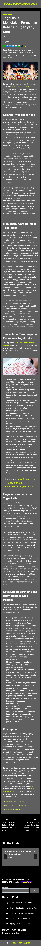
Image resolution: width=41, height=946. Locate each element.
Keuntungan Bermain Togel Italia (14, 801)
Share (25, 46)
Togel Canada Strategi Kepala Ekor (18, 918)
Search (5, 887)
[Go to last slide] (5, 856)
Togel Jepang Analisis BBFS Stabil (18, 924)
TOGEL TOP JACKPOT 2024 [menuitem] (22, 87)
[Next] (35, 856)
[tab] (16, 867)
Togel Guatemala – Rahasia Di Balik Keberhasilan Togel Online (20, 483)
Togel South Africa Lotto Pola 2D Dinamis (20, 903)
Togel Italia (22, 805)
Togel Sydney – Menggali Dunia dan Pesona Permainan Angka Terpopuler (31, 824)
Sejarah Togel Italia (10, 805)
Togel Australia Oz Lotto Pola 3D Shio (19, 913)
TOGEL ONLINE (7, 14)
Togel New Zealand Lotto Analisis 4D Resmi (21, 908)
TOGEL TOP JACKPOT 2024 (13, 809)
